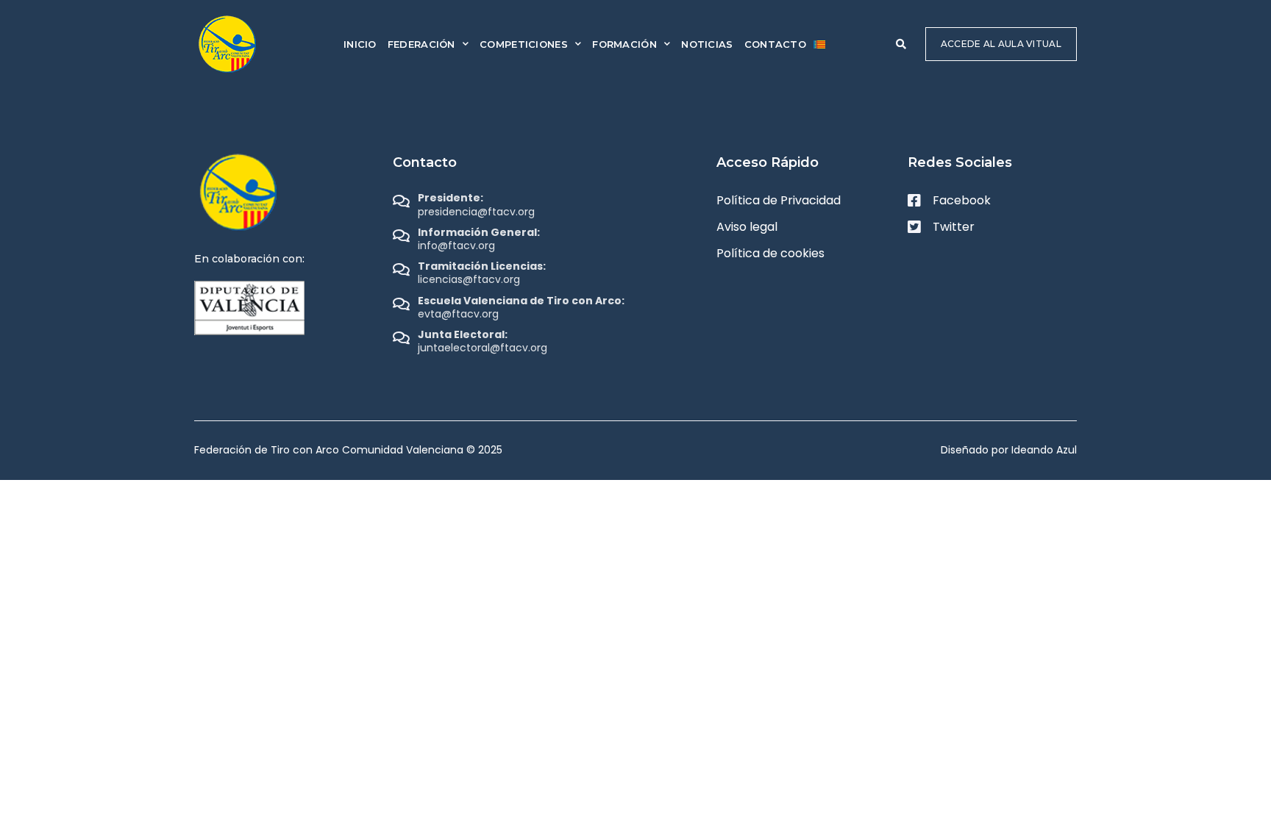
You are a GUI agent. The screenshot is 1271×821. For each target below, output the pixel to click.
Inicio (360, 44)
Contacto (775, 44)
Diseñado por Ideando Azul (1009, 449)
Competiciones (524, 44)
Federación (421, 44)
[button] (901, 44)
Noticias (707, 44)
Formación (624, 44)
